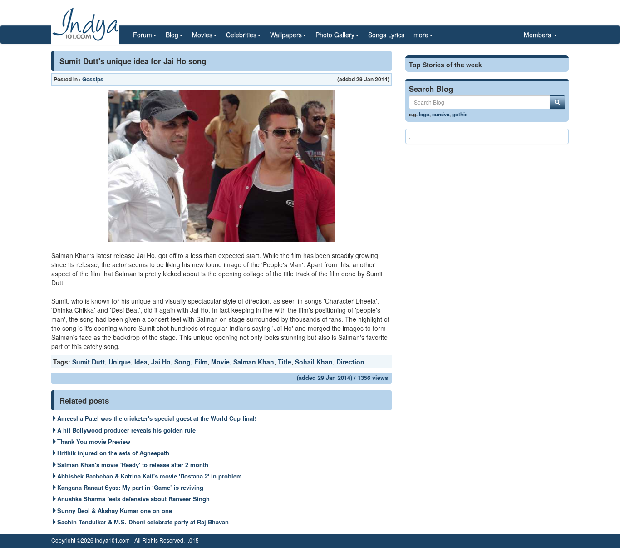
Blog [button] (172, 34)
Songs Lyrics (386, 34)
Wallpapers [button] (286, 34)
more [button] (420, 34)
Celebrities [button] (241, 34)
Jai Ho (161, 361)
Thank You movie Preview (93, 441)
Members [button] (538, 34)
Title (284, 361)
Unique (119, 361)
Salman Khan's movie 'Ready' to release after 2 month (132, 464)
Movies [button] (202, 34)
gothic (459, 114)
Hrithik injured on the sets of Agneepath (113, 452)
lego (424, 114)
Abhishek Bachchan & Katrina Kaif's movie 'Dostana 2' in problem (149, 476)
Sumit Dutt (88, 361)
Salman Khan (253, 361)
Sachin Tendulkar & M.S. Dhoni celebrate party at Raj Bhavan (143, 522)
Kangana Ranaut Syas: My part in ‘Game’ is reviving (130, 487)
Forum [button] (142, 34)
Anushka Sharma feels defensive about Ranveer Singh (133, 498)
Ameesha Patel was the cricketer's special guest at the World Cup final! (156, 418)
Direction (350, 361)
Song (182, 361)
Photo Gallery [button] (334, 34)
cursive (440, 114)
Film (200, 361)
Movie (220, 361)
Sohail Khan (314, 361)
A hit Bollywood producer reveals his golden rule (126, 430)
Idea (141, 361)
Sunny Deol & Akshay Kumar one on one (114, 510)
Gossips (92, 79)
